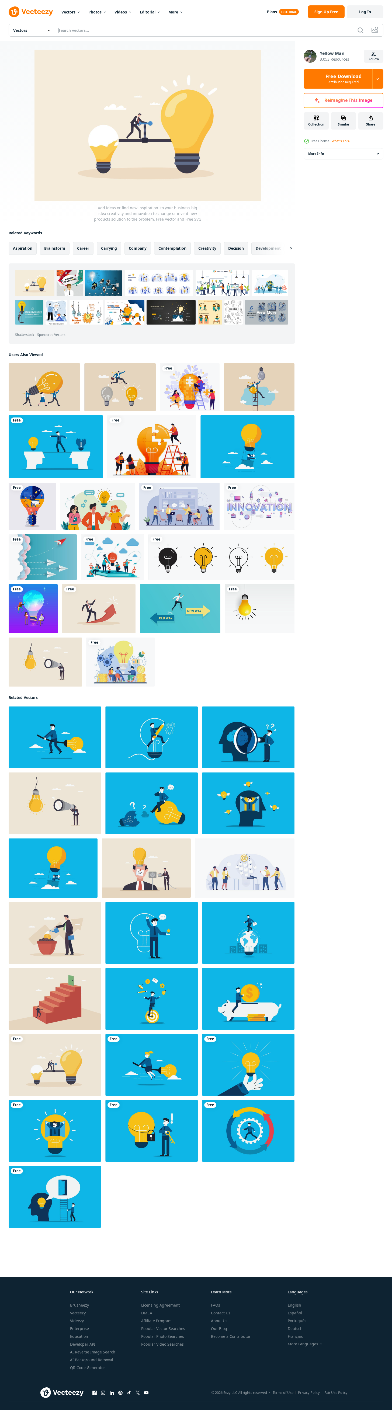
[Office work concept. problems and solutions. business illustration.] (179, 506)
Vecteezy (78, 1312)
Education (79, 1336)
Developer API (82, 1344)
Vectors (68, 12)
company (138, 248)
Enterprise (79, 1328)
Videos (121, 12)
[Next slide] (286, 248)
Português (297, 1320)
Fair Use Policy (336, 1392)
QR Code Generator (87, 1367)
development (268, 248)
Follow (374, 59)
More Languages (303, 1344)
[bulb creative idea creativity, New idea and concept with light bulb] (259, 608)
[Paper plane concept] (43, 557)
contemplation (172, 248)
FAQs (215, 1305)
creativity (207, 248)
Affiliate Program (156, 1320)
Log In (365, 11)
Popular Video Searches (162, 1344)
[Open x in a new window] (138, 1393)
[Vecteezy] (31, 11)
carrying (109, 248)
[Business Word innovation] (259, 506)
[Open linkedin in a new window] (112, 1393)
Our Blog (219, 1328)
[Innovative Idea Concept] (97, 506)
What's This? (341, 141)
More (173, 12)
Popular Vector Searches (163, 1328)
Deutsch (295, 1328)
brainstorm (54, 248)
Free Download (343, 79)
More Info (316, 153)
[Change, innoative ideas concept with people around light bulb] (33, 608)
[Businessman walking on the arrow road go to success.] (99, 608)
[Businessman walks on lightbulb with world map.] (248, 933)
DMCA (146, 1312)
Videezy (77, 1320)
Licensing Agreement (160, 1305)
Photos (95, 12)
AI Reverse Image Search (92, 1352)
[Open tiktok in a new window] (129, 1393)
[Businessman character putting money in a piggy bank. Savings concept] (248, 999)
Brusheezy (79, 1305)
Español (295, 1312)
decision (236, 248)
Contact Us (220, 1312)
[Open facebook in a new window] (94, 1393)
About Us (219, 1320)
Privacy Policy (309, 1392)
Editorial (147, 12)
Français (295, 1336)
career (83, 248)
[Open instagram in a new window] (103, 1393)
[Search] (360, 30)
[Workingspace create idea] (32, 506)
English (294, 1305)
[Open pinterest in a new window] (120, 1393)
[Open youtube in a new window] (146, 1393)
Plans (272, 11)
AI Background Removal (91, 1359)
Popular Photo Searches (162, 1336)
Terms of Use (283, 1392)
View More (266, 312)
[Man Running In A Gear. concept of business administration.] (248, 1131)
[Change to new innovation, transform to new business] (259, 387)
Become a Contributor (231, 1336)
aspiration (22, 248)
